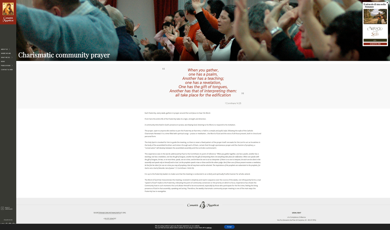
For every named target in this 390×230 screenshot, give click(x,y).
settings (209, 228)
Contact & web (7, 70)
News (3, 62)
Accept (229, 227)
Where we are (6, 53)
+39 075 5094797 (109, 218)
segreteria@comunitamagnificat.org (110, 213)
